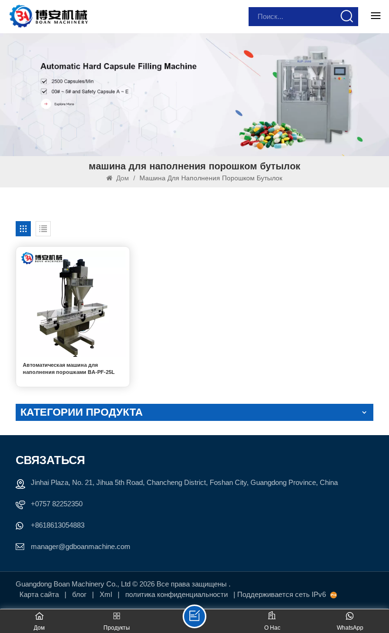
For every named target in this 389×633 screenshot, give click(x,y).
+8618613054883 (57, 525)
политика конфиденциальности (176, 594)
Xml (106, 594)
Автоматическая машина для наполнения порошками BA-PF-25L (69, 368)
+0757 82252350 (57, 504)
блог (80, 594)
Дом (122, 178)
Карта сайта (40, 594)
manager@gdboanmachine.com (80, 546)
